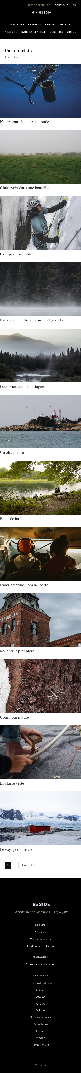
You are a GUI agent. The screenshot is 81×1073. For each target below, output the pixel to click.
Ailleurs (11, 32)
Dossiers (56, 32)
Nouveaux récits (40, 1017)
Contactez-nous (40, 939)
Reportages (40, 1024)
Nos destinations (40, 983)
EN (74, 5)
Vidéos (71, 32)
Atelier (50, 24)
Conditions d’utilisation (40, 946)
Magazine (17, 24)
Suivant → (29, 865)
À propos (40, 932)
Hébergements (39, 5)
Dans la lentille (33, 32)
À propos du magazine (40, 964)
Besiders (34, 24)
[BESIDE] (40, 12)
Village (65, 24)
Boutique (61, 5)
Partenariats (40, 1045)
